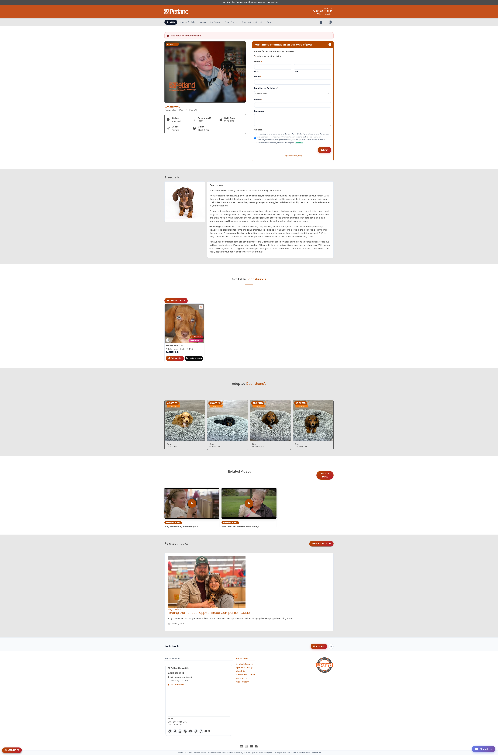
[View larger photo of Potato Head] (201, 307)
